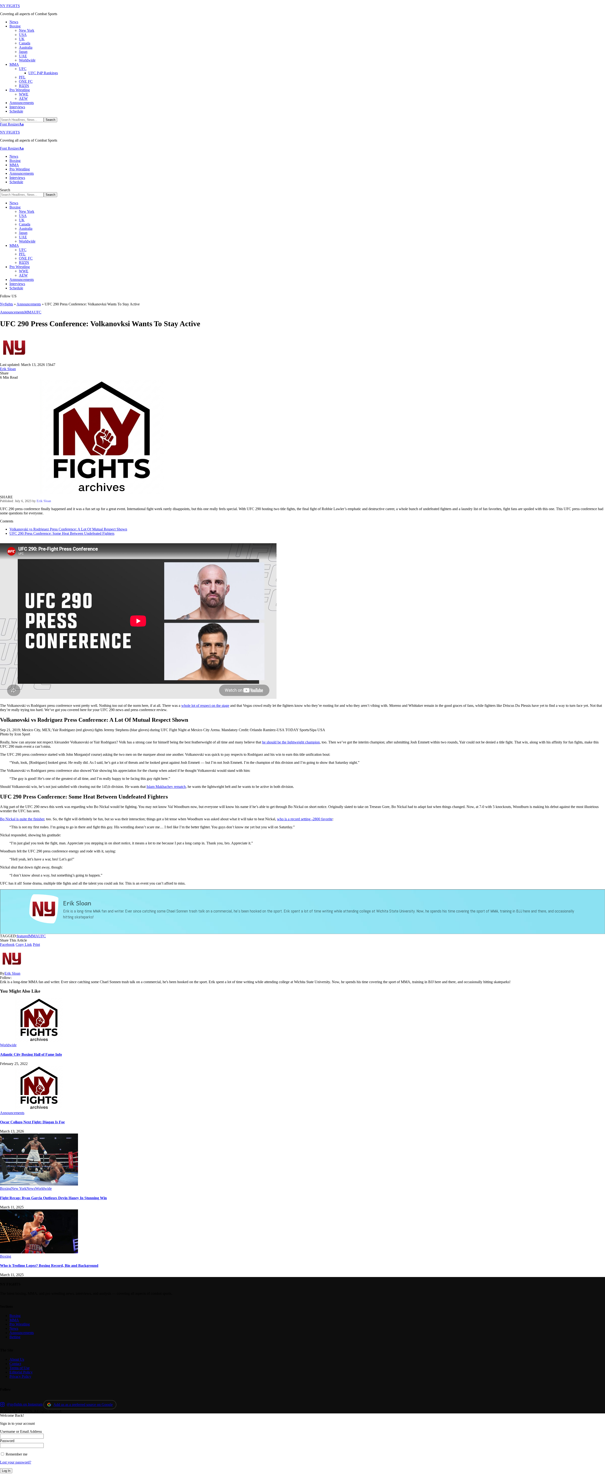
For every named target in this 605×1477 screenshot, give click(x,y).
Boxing (5, 1188)
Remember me (16, 1454)
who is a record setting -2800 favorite (305, 819)
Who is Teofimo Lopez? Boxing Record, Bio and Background (49, 1266)
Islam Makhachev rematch (166, 787)
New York (18, 1188)
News (30, 1188)
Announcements (29, 304)
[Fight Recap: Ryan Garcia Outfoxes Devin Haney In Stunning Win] (39, 1184)
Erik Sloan (8, 369)
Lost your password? (15, 1462)
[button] (12, 124)
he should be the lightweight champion (291, 742)
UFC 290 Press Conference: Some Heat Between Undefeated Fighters (61, 533)
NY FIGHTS (10, 6)
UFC (37, 312)
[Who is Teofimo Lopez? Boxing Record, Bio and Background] (39, 1252)
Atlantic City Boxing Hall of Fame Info (31, 1054)
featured (23, 936)
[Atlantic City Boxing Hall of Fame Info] (39, 1041)
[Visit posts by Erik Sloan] (14, 360)
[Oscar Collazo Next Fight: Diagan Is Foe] (39, 1109)
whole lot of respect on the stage (205, 706)
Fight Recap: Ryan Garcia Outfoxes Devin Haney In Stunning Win (53, 1198)
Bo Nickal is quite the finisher (22, 819)
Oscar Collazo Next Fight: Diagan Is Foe (32, 1122)
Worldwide (8, 1045)
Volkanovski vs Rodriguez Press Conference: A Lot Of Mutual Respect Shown (68, 529)
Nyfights (6, 304)
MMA (29, 312)
